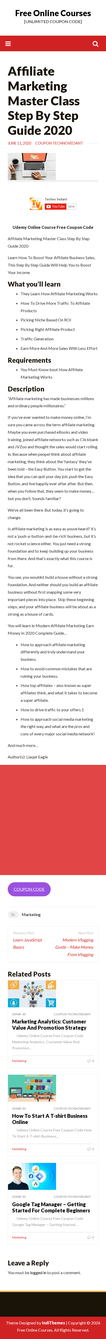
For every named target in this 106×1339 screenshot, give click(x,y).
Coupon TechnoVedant (59, 143)
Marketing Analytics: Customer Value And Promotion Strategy (49, 1024)
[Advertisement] (53, 820)
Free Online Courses (53, 13)
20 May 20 (18, 1014)
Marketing (31, 914)
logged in (38, 1272)
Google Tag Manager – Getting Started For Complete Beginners (51, 1207)
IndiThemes (53, 1322)
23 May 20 (18, 1196)
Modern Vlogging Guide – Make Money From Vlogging (74, 947)
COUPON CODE (29, 889)
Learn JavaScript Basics (27, 943)
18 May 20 (18, 1108)
